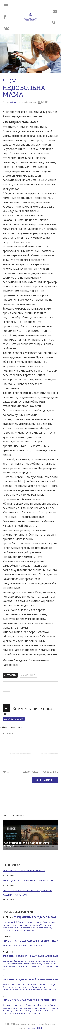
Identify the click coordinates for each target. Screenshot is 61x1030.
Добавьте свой (13, 718)
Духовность (28, 675)
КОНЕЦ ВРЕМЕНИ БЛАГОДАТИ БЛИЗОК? (34, 917)
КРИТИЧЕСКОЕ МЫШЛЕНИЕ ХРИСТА (24, 870)
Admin (13, 101)
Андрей (7, 917)
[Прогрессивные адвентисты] (30, 17)
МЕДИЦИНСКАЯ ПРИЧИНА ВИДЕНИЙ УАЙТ (28, 880)
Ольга (6, 936)
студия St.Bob (35, 1027)
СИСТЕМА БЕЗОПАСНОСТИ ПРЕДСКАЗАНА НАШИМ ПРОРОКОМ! (27, 892)
